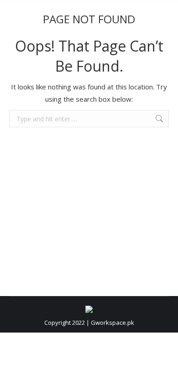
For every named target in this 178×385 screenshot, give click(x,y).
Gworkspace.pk (112, 322)
